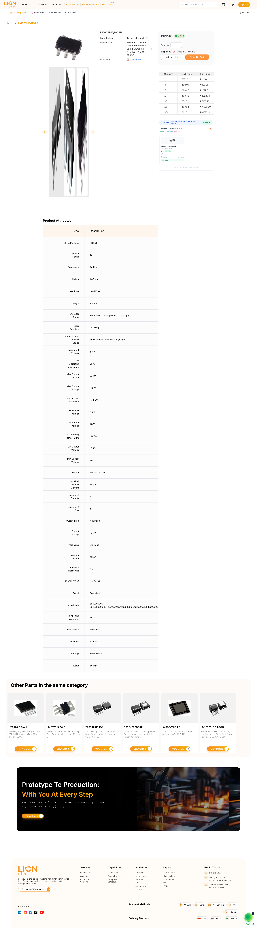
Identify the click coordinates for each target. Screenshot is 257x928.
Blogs (165, 882)
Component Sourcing (85, 880)
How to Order (169, 873)
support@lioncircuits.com (220, 880)
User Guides (168, 879)
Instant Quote (72, 4)
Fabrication (85, 873)
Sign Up (244, 4)
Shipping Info (169, 876)
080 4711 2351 (215, 873)
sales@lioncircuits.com (28, 883)
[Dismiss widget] (253, 913)
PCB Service (71, 12)
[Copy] (124, 32)
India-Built (39, 12)
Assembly (84, 876)
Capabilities (41, 4)
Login (232, 4)
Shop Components (90, 4)
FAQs (165, 886)
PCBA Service (54, 12)
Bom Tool (106, 4)
